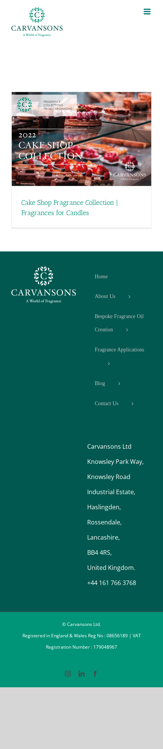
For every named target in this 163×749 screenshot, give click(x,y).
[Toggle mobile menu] (148, 12)
